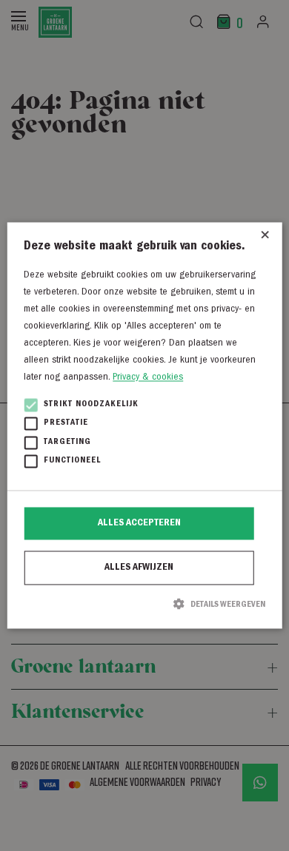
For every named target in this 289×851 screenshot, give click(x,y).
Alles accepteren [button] (139, 523)
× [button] (264, 238)
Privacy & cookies (148, 378)
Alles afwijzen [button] (138, 567)
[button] (144, 604)
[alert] (144, 425)
